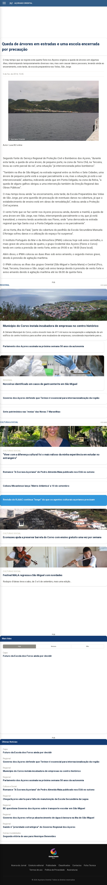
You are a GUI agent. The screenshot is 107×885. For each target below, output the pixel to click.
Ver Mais (103, 285)
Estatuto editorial (36, 865)
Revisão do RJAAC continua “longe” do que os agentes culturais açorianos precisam (49, 499)
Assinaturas (72, 870)
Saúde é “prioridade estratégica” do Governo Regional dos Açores (39, 827)
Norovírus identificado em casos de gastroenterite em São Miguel (40, 384)
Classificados (64, 865)
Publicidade (51, 865)
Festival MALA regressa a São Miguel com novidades (32, 575)
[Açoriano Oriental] (53, 859)
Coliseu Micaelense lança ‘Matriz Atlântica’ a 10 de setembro (36, 485)
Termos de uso (35, 870)
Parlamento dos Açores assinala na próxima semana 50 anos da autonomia (43, 346)
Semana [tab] (53, 646)
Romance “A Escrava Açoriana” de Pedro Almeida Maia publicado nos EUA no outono (48, 472)
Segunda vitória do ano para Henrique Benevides (29, 836)
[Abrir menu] (4, 3)
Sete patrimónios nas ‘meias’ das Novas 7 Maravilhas (31, 411)
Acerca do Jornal (18, 865)
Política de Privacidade (55, 870)
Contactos (77, 865)
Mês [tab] (87, 646)
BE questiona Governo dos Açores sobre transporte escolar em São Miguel (44, 808)
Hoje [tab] (19, 646)
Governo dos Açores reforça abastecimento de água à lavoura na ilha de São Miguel (48, 817)
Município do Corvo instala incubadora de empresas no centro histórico (51, 326)
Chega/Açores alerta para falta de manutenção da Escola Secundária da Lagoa (45, 799)
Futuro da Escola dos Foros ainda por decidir (27, 656)
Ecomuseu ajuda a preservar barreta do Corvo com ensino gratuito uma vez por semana (52, 537)
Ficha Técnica (90, 865)
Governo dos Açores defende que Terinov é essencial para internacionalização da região (51, 398)
